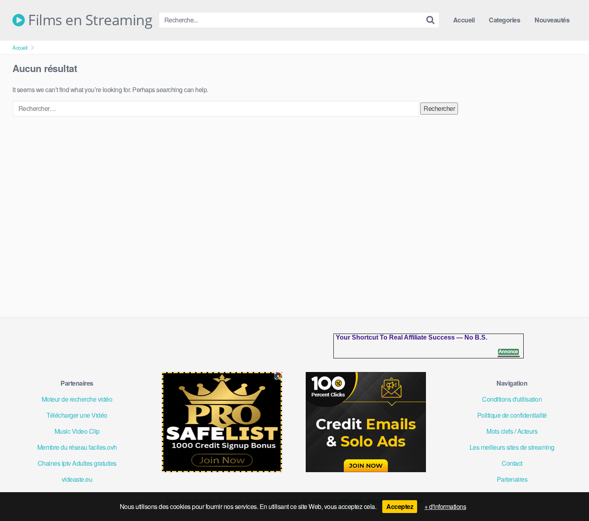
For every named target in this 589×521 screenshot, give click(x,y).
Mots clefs (499, 431)
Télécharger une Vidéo (76, 415)
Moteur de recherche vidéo (77, 399)
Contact (512, 463)
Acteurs (527, 431)
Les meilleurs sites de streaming (512, 447)
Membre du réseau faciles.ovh (77, 447)
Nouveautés (552, 19)
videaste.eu (77, 479)
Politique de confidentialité (512, 415)
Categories (504, 19)
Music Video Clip (77, 431)
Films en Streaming (88, 20)
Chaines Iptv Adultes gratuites (77, 463)
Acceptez (399, 506)
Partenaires (512, 479)
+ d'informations (445, 506)
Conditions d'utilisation (512, 399)
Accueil (464, 19)
